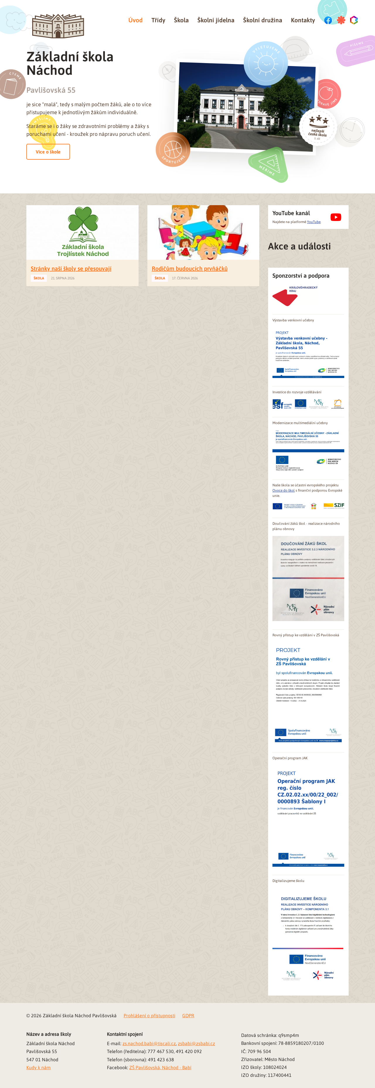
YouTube (314, 222)
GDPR (188, 1015)
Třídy (158, 19)
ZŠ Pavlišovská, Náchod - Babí (160, 1067)
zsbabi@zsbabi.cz (196, 1043)
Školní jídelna (215, 19)
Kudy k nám (38, 1067)
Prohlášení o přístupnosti (149, 1015)
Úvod (135, 19)
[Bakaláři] (354, 20)
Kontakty (303, 19)
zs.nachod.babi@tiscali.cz (149, 1043)
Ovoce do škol (283, 490)
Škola (181, 19)
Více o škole (48, 151)
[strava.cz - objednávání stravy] (341, 20)
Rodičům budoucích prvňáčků (190, 268)
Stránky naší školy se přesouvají (71, 268)
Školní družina (262, 19)
